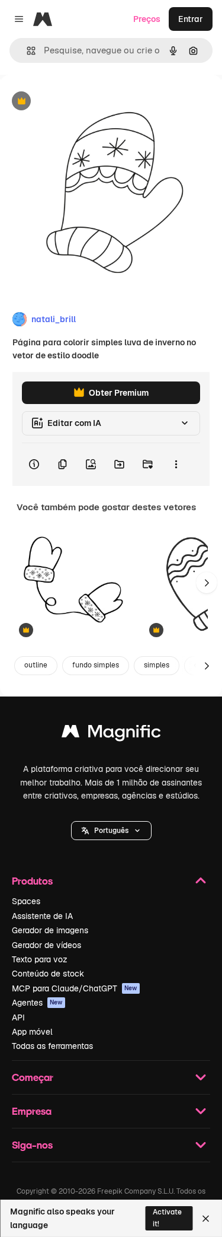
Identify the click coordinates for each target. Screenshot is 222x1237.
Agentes (37, 1002)
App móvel (32, 1031)
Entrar (190, 19)
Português (111, 830)
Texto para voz (39, 959)
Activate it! (167, 1217)
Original (75, 101)
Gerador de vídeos (46, 945)
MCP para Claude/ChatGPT (74, 988)
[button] (111, 830)
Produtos (32, 881)
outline (35, 665)
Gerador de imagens (50, 930)
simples (156, 665)
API (18, 1017)
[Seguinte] (206, 582)
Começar (32, 1077)
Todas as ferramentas (52, 1046)
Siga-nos (32, 1145)
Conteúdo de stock (48, 973)
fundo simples (95, 665)
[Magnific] (111, 734)
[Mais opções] (176, 464)
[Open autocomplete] (26, 50)
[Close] (206, 1218)
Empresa (32, 1111)
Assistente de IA (42, 916)
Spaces (26, 901)
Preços (146, 19)
